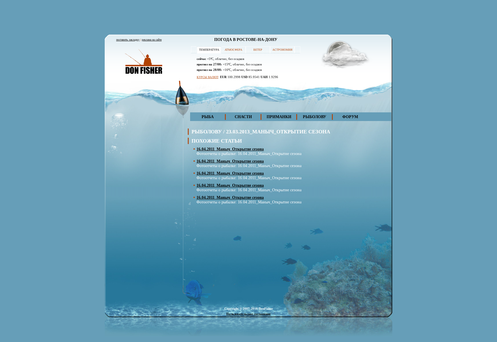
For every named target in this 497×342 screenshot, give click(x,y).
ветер (257, 49)
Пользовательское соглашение (248, 313)
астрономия (282, 49)
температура (209, 49)
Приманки (279, 117)
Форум (350, 117)
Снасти (243, 117)
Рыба (208, 117)
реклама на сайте (152, 39)
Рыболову (314, 117)
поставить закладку (127, 39)
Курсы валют (207, 77)
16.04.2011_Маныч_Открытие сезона (230, 149)
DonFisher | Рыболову (143, 62)
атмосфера (233, 49)
